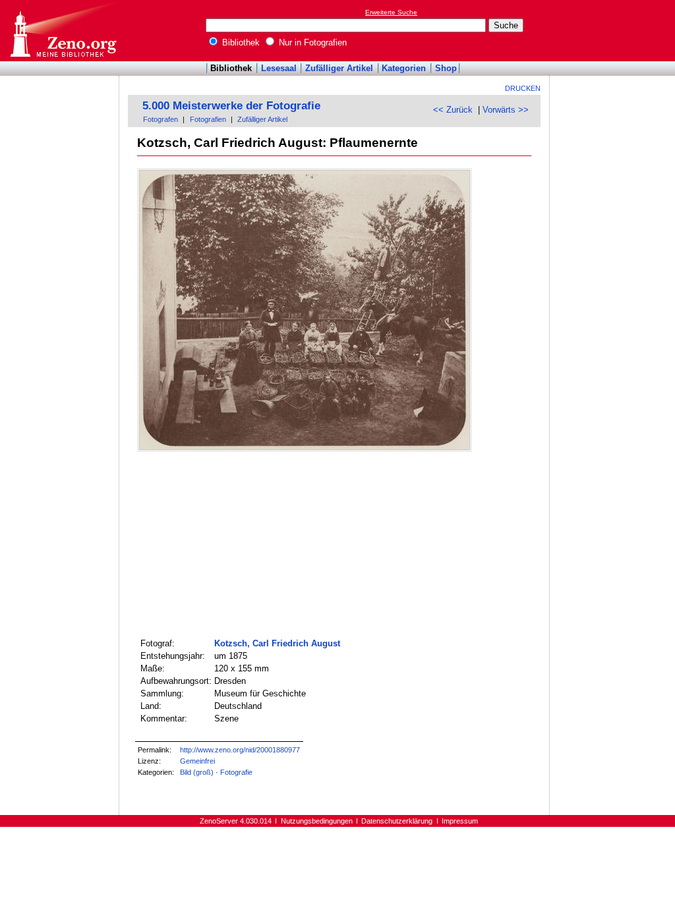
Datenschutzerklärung (396, 821)
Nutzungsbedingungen (317, 821)
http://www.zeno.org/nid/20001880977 (240, 750)
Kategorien (404, 68)
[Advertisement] (614, 30)
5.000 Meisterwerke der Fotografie (231, 105)
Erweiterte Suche (391, 12)
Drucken (523, 88)
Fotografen (160, 119)
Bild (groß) (197, 772)
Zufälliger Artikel (339, 68)
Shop (446, 68)
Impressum (460, 821)
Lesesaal (279, 68)
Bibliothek (240, 42)
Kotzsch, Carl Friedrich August (277, 643)
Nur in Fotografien (311, 42)
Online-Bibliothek (62, 30)
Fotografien (208, 119)
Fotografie (236, 772)
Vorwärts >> (506, 110)
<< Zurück (453, 110)
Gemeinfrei (197, 761)
